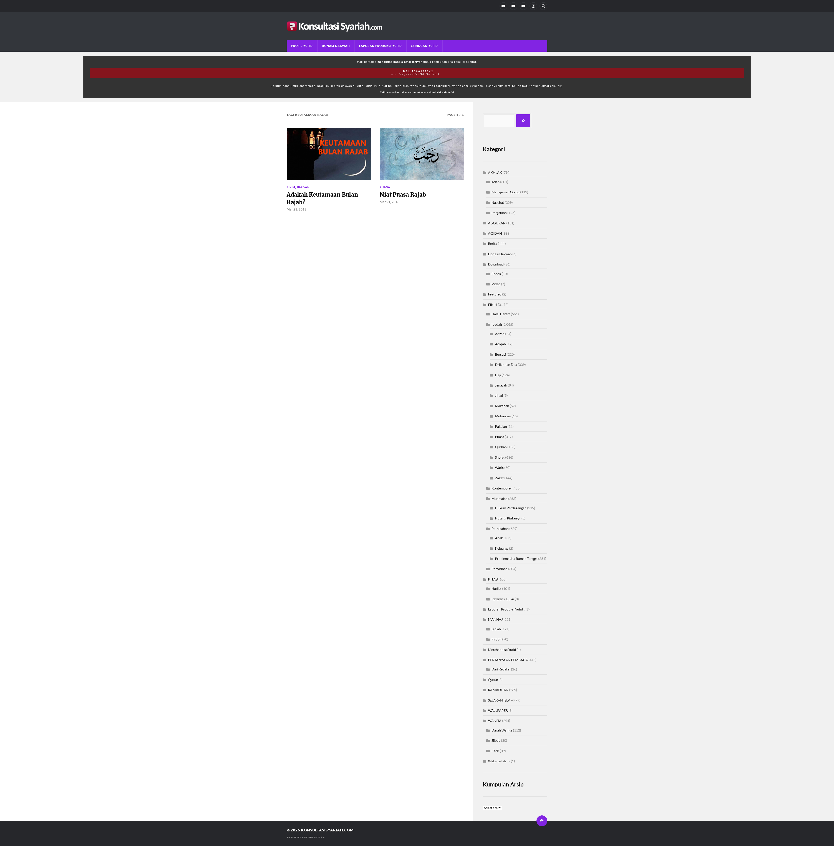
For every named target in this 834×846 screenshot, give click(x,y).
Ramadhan (499, 569)
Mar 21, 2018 (389, 202)
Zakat (499, 478)
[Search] (543, 6)
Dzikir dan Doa (506, 364)
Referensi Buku (502, 599)
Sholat (500, 457)
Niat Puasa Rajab (403, 194)
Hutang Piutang (507, 518)
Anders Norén (313, 837)
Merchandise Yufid (502, 649)
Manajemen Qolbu (505, 192)
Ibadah (303, 187)
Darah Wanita (501, 730)
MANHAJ (495, 619)
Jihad (499, 395)
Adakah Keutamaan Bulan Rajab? (322, 198)
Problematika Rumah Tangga (516, 558)
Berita (492, 243)
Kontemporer (501, 488)
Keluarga (501, 548)
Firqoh (496, 639)
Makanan (502, 406)
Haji (498, 375)
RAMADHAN (498, 690)
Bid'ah (496, 629)
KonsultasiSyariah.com (327, 830)
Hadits (496, 588)
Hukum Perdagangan (510, 508)
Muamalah (499, 498)
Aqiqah (500, 344)
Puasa (385, 187)
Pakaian (501, 426)
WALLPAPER (498, 710)
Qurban (501, 447)
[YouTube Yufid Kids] (523, 6)
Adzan (500, 334)
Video (495, 284)
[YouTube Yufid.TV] (503, 6)
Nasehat (497, 202)
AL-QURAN (497, 223)
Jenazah (501, 385)
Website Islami (499, 761)
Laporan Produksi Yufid (380, 46)
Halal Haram (500, 314)
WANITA (494, 720)
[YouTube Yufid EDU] (513, 6)
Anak (499, 538)
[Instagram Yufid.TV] (533, 6)
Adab (495, 182)
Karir (495, 751)
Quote (493, 679)
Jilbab (495, 740)
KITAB (493, 579)
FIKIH (291, 187)
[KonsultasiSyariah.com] (417, 26)
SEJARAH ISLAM (501, 700)
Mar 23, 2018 (296, 209)
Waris (499, 467)
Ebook (496, 274)
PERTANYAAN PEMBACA (508, 660)
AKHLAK (495, 172)
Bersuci (500, 354)
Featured (494, 294)
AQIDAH (495, 233)
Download (496, 264)
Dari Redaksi (500, 669)
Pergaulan (499, 213)
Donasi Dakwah (336, 46)
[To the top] (541, 820)
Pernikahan (500, 528)
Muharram (503, 416)
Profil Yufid (302, 46)
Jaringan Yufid (424, 46)
